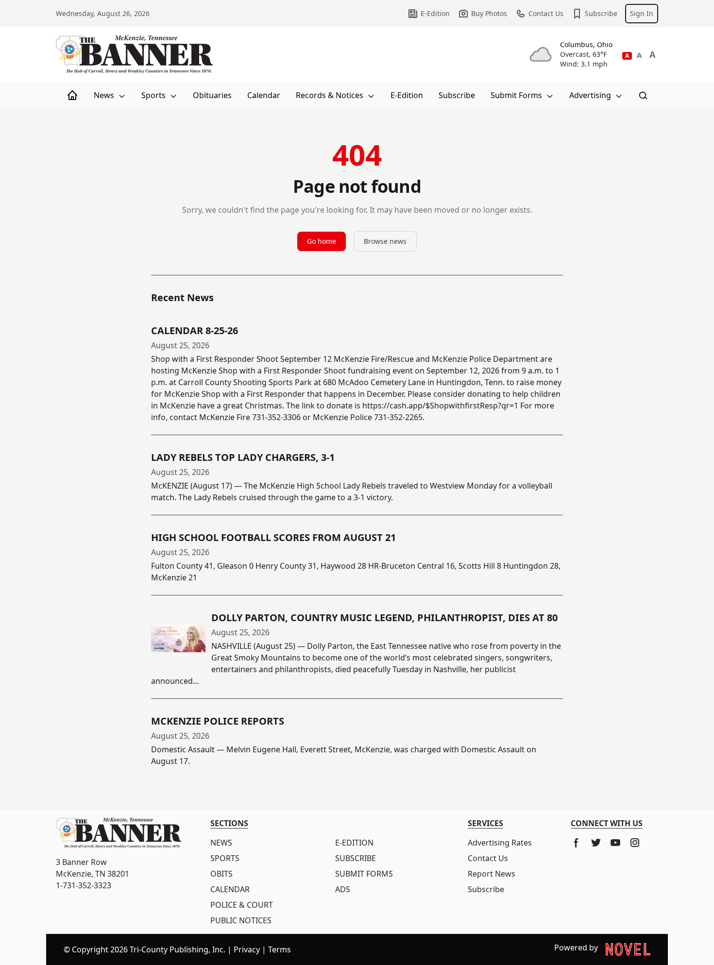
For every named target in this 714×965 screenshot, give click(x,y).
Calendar (263, 95)
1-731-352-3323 (83, 885)
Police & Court (241, 904)
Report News (491, 873)
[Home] (72, 95)
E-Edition (435, 13)
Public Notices (241, 920)
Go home (321, 241)
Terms (279, 949)
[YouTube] (615, 842)
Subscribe (601, 13)
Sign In (641, 13)
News (105, 95)
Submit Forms (517, 95)
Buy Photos (489, 13)
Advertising (591, 95)
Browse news (385, 241)
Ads (342, 889)
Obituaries (212, 95)
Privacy (247, 949)
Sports (154, 95)
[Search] (643, 95)
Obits (221, 873)
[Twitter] (596, 842)
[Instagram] (635, 842)
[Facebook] (576, 842)
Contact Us (545, 13)
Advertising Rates (500, 842)
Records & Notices (330, 95)
